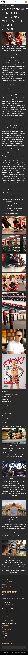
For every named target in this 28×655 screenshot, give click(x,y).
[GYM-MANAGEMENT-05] (14, 225)
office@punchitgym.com (9, 586)
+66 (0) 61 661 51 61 (8, 588)
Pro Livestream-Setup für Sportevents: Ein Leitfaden (14, 561)
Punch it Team (5, 639)
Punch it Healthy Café (7, 643)
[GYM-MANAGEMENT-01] (14, 281)
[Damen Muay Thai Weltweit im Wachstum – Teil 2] (14, 469)
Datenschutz (5, 633)
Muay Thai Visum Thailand (8, 604)
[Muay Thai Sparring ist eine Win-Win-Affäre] (14, 436)
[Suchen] (24, 647)
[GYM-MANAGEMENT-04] (14, 262)
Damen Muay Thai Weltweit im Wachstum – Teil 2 (14, 482)
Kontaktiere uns (6, 625)
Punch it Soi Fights (6, 614)
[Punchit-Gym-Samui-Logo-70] (3, 2)
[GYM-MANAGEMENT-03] (14, 300)
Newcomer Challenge (7, 616)
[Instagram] (5, 592)
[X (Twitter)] (15, 592)
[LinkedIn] (13, 592)
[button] (17, 2)
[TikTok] (8, 592)
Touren (3, 606)
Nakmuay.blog (5, 618)
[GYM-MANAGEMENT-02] (14, 319)
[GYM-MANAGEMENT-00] (14, 341)
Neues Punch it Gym (7, 641)
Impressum (4, 631)
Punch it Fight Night (6, 611)
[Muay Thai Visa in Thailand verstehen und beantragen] (14, 508)
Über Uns (4, 637)
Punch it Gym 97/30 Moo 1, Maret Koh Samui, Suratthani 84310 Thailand (9, 582)
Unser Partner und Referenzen (9, 620)
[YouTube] (10, 592)
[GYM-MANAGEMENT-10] (14, 371)
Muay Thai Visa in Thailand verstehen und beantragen (14, 521)
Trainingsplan (5, 596)
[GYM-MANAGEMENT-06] (14, 243)
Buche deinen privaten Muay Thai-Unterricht (13, 598)
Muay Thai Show (6, 613)
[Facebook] (3, 592)
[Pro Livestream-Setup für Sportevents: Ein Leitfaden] (14, 548)
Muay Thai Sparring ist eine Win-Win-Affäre (14, 449)
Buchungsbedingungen (7, 629)
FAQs (3, 627)
